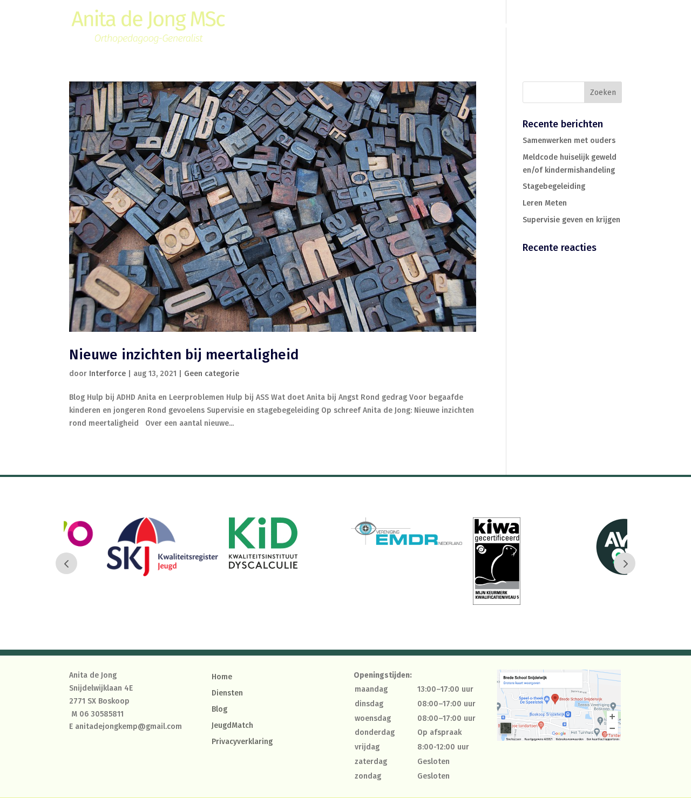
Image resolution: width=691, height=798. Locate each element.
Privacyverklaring (242, 742)
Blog (539, 26)
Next (624, 563)
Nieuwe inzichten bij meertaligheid (184, 354)
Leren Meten (545, 203)
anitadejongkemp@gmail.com (128, 726)
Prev (66, 563)
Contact (575, 26)
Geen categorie (211, 373)
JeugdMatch (232, 726)
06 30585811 (101, 714)
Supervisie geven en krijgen (571, 219)
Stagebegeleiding (554, 186)
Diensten (490, 26)
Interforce (107, 373)
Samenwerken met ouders (569, 140)
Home (449, 26)
